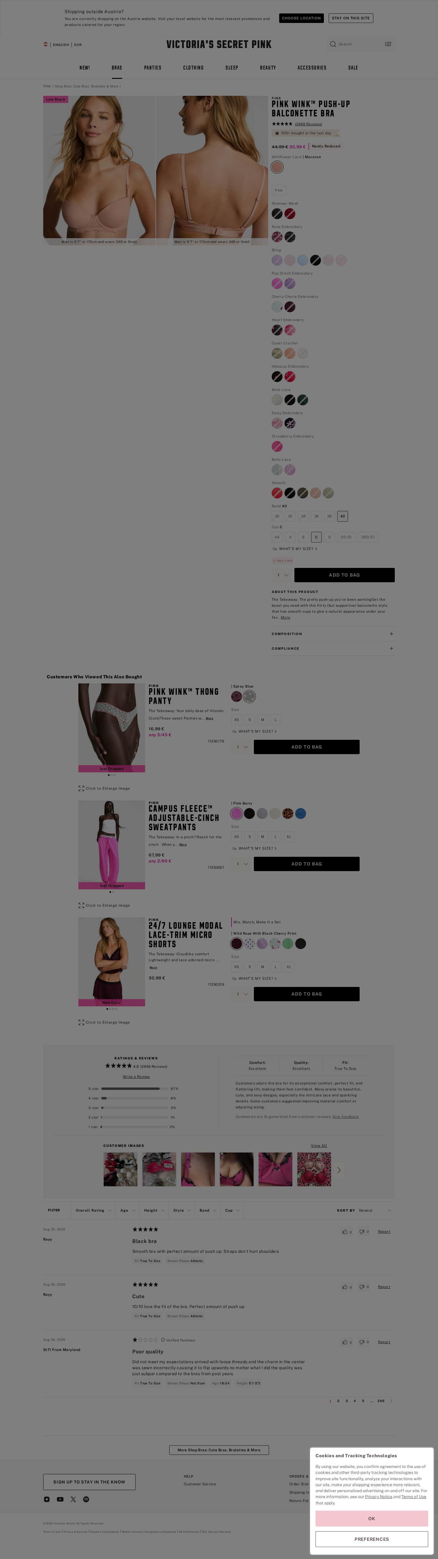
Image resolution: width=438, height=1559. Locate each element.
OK (371, 1518)
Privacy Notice (378, 1496)
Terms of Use (413, 1496)
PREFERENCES (372, 1539)
